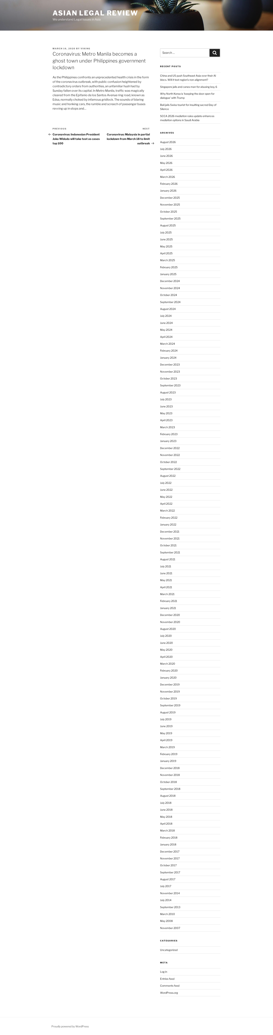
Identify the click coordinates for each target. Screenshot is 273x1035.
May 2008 (166, 920)
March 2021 (167, 594)
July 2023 (166, 399)
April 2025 (166, 253)
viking (85, 48)
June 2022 (166, 489)
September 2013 (170, 907)
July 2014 (165, 900)
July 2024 (166, 315)
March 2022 (167, 510)
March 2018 (167, 830)
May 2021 (166, 580)
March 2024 (167, 343)
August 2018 (168, 795)
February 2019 (168, 754)
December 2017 (169, 851)
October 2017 (168, 865)
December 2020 (170, 614)
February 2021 (168, 601)
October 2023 (168, 378)
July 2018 (165, 802)
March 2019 (167, 747)
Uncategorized (169, 949)
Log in (163, 971)
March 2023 (167, 427)
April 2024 (166, 336)
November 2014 (170, 893)
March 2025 (167, 260)
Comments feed (169, 985)
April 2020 (166, 656)
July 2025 (166, 232)
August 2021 (167, 559)
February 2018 (168, 837)
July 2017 (165, 886)
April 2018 (166, 823)
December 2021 (169, 531)
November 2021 (170, 538)
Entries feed (167, 978)
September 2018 (170, 788)
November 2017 (170, 858)
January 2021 (168, 608)
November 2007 (170, 928)
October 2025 (168, 211)
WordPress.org (169, 992)
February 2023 (169, 434)
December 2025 (170, 197)
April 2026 (166, 169)
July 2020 (166, 635)
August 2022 (168, 475)
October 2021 (168, 545)
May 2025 (166, 246)
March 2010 (167, 914)
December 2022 (170, 448)
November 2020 (170, 622)
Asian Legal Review (95, 13)
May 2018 (166, 816)
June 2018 (166, 809)
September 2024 (170, 302)
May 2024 (166, 329)
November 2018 (170, 774)
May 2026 (166, 162)
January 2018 (168, 844)
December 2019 (170, 684)
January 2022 (168, 524)
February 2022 (168, 517)
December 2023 (170, 364)
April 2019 (166, 740)
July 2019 (165, 719)
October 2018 (168, 782)
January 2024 (168, 357)
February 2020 (169, 670)
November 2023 (170, 371)
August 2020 (168, 628)
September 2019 (170, 705)
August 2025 (168, 225)
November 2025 (170, 204)
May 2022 (166, 496)
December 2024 (170, 281)
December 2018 (170, 768)
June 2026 (166, 155)
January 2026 (168, 190)
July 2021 (165, 566)
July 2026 (166, 148)
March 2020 (167, 663)
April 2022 (166, 503)
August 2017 (167, 879)
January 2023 (168, 441)
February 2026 (169, 183)
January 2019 (168, 760)
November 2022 (170, 454)
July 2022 (165, 482)
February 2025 (169, 267)
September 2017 (170, 872)
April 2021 (166, 587)
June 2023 (166, 406)
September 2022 (170, 468)
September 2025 (170, 218)
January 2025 (168, 274)
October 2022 (168, 462)
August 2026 (168, 142)
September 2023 (170, 385)
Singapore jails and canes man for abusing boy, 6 (188, 86)
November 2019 (170, 691)
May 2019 (166, 733)
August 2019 (168, 712)
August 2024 (168, 308)
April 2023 (166, 420)
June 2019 (166, 726)
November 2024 (170, 288)
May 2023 (166, 413)
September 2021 (170, 552)
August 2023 (168, 392)
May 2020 (166, 649)
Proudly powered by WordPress (70, 1026)
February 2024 (169, 350)
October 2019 (168, 698)
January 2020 (168, 677)
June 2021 (166, 573)
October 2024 (168, 295)
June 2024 (166, 322)
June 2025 (166, 239)
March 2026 (167, 176)
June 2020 (166, 642)
